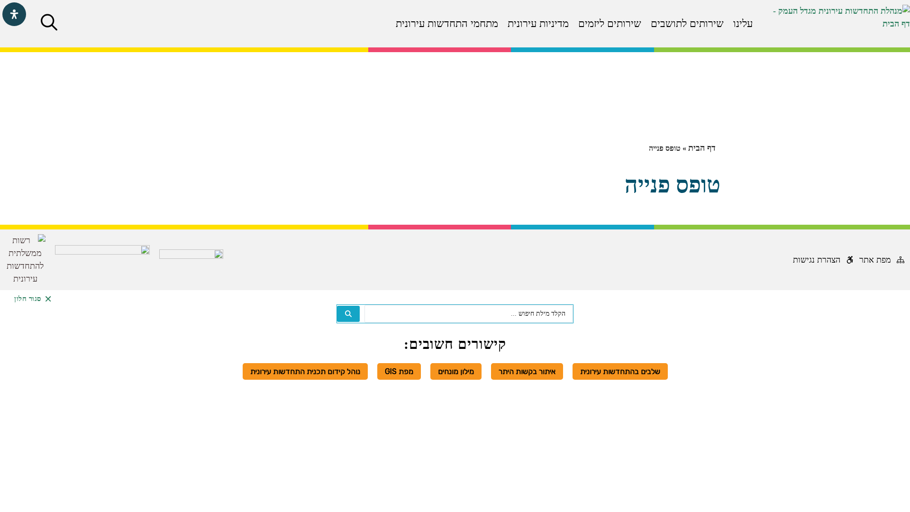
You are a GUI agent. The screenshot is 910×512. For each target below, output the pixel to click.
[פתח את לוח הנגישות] (14, 14)
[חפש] (348, 314)
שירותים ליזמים (609, 23)
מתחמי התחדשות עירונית (447, 23)
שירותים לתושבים (687, 23)
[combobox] (468, 314)
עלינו (743, 23)
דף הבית (702, 148)
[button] (49, 22)
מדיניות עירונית (538, 23)
